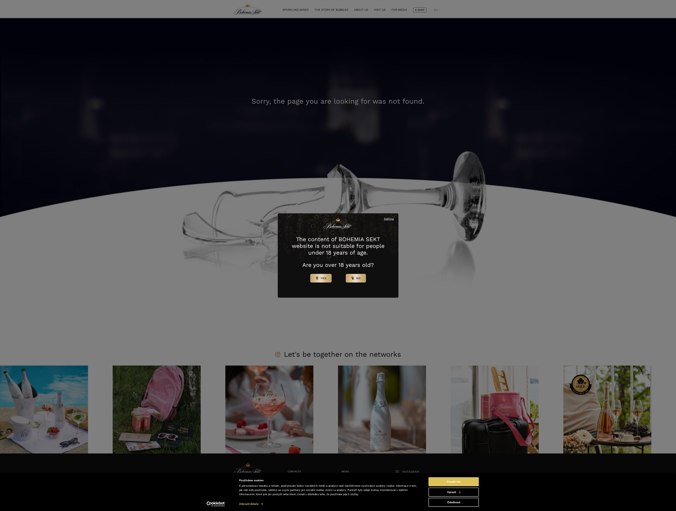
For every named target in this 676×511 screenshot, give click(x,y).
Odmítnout (453, 502)
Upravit (451, 492)
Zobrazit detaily (248, 503)
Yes (323, 278)
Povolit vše (454, 481)
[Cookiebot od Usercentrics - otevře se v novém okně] (215, 504)
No (358, 278)
